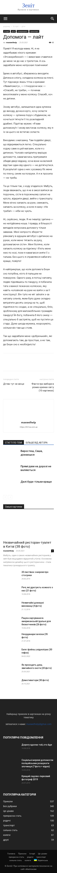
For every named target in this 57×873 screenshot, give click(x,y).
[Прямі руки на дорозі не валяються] (11, 470)
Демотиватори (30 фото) (35, 680)
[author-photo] (28, 418)
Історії (16, 26)
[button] (5, 18)
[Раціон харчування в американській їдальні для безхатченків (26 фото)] (11, 622)
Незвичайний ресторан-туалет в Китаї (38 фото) (27, 544)
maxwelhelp (11, 42)
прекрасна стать (16, 857)
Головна (11, 853)
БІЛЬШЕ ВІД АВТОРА (37, 442)
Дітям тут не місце (13, 383)
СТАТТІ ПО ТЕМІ (13, 442)
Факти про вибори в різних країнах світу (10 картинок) (43, 387)
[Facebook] (6, 364)
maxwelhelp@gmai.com (38, 724)
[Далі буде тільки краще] (11, 485)
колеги (28, 860)
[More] (35, 364)
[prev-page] (5, 497)
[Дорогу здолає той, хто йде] (11, 748)
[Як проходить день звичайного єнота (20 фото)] (11, 668)
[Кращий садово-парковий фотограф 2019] (11, 780)
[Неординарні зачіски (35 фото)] (11, 638)
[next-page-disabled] (10, 497)
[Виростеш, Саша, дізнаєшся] (11, 454)
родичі (30, 857)
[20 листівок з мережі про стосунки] (11, 576)
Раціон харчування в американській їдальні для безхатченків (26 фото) (36, 621)
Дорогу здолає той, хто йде (37, 744)
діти (23, 26)
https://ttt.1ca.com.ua (28, 427)
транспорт (34, 31)
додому (6, 26)
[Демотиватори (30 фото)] (11, 684)
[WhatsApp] (28, 364)
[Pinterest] (21, 364)
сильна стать (15, 860)
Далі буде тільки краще (36, 481)
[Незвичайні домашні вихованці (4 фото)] (11, 606)
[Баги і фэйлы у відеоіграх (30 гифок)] (11, 653)
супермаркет (23, 31)
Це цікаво (42, 853)
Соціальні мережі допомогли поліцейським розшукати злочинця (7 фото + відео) (37, 763)
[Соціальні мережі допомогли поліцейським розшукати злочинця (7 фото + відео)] (11, 764)
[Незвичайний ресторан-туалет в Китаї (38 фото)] (28, 525)
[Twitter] (13, 364)
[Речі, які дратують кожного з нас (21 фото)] (11, 591)
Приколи (22, 853)
